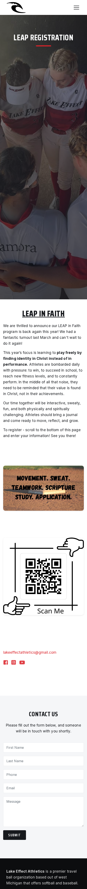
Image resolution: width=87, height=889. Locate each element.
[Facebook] (5, 663)
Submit (14, 835)
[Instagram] (13, 663)
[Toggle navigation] (76, 7)
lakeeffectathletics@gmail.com (29, 652)
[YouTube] (22, 663)
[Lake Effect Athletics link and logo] (14, 7)
